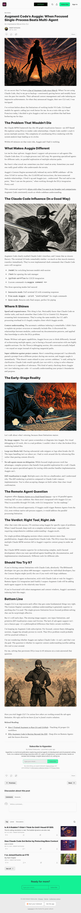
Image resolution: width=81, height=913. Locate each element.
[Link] (1, 122)
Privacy (40, 899)
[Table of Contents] (2, 456)
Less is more (9, 844)
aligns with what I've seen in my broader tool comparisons (52, 189)
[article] (40, 831)
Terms (46, 899)
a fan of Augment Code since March (42, 90)
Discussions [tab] (19, 822)
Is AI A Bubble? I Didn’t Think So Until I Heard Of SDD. (29, 827)
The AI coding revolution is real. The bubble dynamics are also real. (27, 830)
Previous (12, 783)
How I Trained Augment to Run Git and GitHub (28, 727)
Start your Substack (35, 904)
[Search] (52, 4)
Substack (31, 909)
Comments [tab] (9, 797)
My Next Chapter (10, 858)
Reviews (8, 13)
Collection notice (54, 899)
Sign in (74, 4)
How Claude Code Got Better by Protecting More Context (31, 841)
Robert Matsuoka (14, 28)
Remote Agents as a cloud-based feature (34, 496)
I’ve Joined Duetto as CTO (17, 855)
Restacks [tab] (17, 797)
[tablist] (13, 797)
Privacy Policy (55, 768)
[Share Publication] (57, 4)
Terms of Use (50, 766)
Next (70, 783)
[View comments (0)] (11, 34)
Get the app (50, 904)
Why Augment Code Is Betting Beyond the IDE (27, 734)
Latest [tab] (12, 822)
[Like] (6, 34)
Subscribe (64, 4)
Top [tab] (7, 822)
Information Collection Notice (40, 768)
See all (8, 869)
